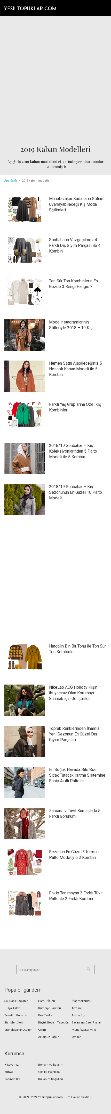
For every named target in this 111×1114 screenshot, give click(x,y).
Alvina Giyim (80, 1015)
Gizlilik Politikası (49, 1072)
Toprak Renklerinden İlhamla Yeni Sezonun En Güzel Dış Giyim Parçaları (74, 734)
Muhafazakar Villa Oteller (84, 1033)
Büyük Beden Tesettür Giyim (53, 1026)
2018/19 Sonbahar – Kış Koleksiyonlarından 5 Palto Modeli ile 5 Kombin (73, 451)
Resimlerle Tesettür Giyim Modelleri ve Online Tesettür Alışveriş (30, 8)
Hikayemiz (11, 1064)
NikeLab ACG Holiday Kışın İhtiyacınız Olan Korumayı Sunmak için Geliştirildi (73, 693)
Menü (103, 8)
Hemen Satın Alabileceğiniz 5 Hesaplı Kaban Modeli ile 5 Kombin (75, 369)
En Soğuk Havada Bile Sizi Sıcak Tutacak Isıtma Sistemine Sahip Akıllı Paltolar (77, 775)
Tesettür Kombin (15, 1015)
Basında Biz (12, 1079)
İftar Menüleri (13, 1022)
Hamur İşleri (46, 1001)
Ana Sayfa (11, 180)
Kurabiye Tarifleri (49, 1008)
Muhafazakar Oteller (18, 1029)
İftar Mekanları (81, 1001)
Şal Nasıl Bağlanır (16, 1001)
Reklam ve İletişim (50, 1064)
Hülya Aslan (12, 1008)
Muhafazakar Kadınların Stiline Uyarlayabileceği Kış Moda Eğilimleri (76, 204)
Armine (77, 1008)
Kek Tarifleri (46, 1015)
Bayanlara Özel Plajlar (86, 1022)
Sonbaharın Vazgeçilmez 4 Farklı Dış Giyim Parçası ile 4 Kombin (74, 245)
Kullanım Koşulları (50, 1079)
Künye (8, 1072)
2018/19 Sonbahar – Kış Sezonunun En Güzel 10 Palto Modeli (75, 492)
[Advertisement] (55, 81)
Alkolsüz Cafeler (49, 1037)
